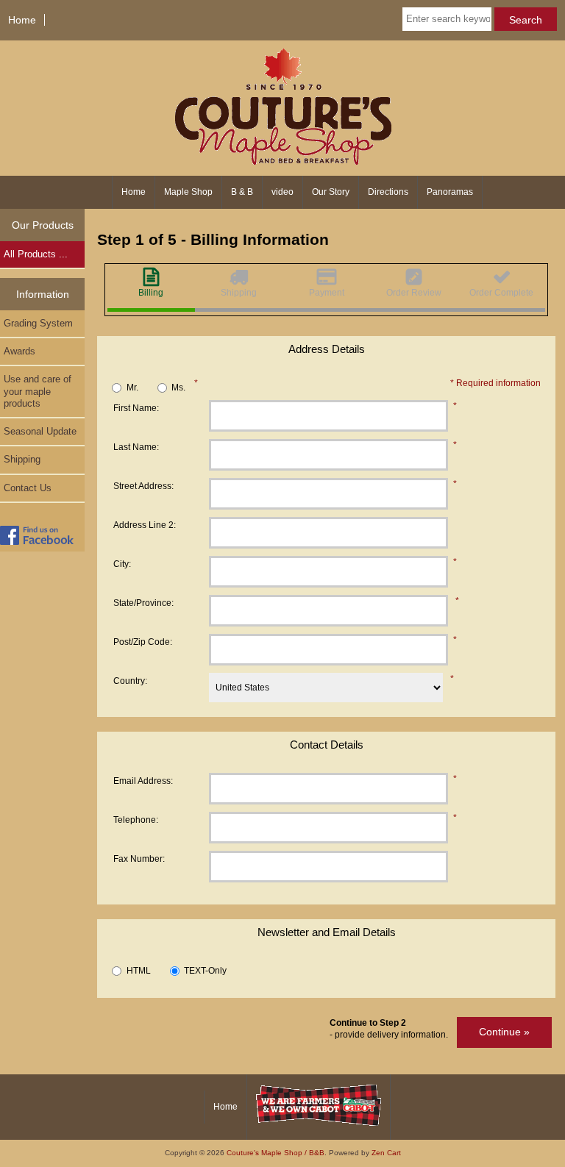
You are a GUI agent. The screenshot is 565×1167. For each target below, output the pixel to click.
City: (122, 563)
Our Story (330, 192)
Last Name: (136, 447)
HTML (139, 971)
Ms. (178, 387)
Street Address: (143, 485)
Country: (130, 680)
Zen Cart (386, 1153)
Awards (19, 351)
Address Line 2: (144, 524)
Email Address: (143, 780)
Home (22, 20)
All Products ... (36, 254)
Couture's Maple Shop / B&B (275, 1153)
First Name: (136, 408)
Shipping (22, 459)
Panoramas (450, 192)
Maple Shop (188, 192)
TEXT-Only (205, 971)
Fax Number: (139, 858)
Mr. (132, 387)
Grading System (38, 323)
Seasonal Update (40, 431)
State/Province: (143, 602)
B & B (242, 192)
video (282, 192)
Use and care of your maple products (37, 391)
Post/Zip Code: (142, 641)
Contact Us (27, 487)
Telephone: (135, 819)
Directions (388, 192)
